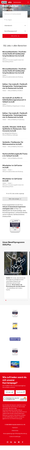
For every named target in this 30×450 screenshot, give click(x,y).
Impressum (15, 427)
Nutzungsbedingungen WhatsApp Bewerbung (15, 433)
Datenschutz (15, 430)
